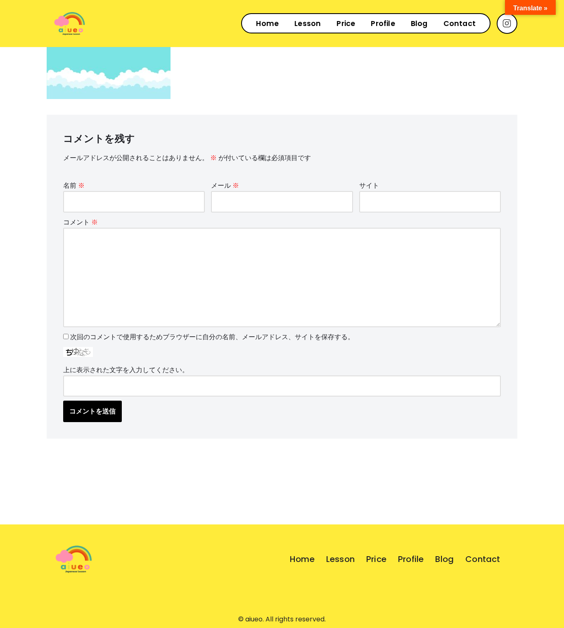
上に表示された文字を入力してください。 (126, 370)
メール (225, 185)
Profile (383, 23)
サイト (369, 185)
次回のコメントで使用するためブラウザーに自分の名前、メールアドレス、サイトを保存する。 (212, 337)
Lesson (307, 23)
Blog (419, 23)
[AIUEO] (69, 23)
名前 (74, 185)
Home (267, 23)
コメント (80, 222)
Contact (459, 23)
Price (346, 23)
